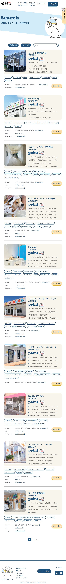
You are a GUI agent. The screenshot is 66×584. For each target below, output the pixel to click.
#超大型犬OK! (8, 126)
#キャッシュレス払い (19, 123)
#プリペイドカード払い (41, 271)
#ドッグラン (8, 77)
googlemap (42, 84)
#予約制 (25, 77)
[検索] (44, 3)
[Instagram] (57, 573)
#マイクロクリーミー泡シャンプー (13, 174)
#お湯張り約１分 (18, 271)
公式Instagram (19, 87)
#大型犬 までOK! (46, 77)
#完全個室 (7, 178)
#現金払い (54, 77)
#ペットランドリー (30, 123)
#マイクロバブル (17, 77)
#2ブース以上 (8, 123)
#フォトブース (29, 171)
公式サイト (18, 133)
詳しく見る (57, 86)
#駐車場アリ (8, 80)
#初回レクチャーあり (35, 77)
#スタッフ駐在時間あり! (19, 371)
